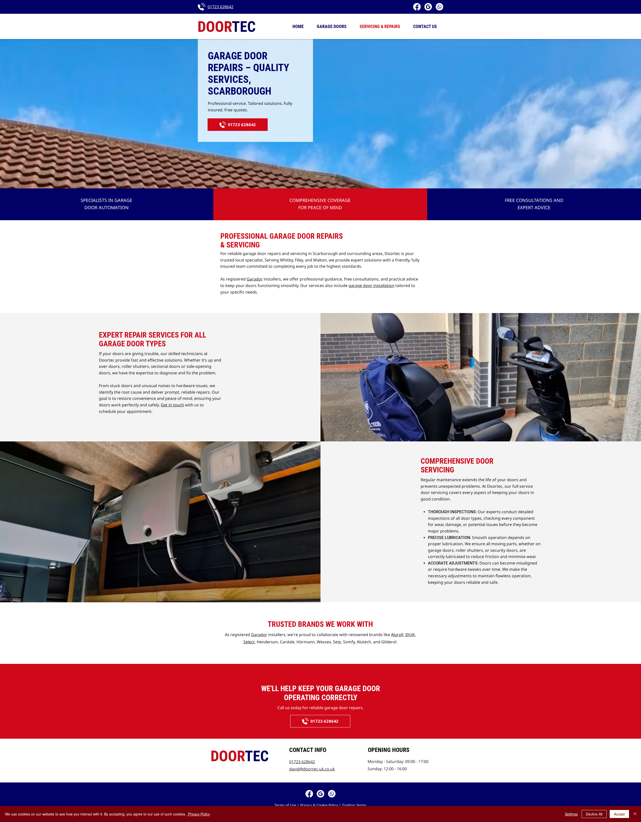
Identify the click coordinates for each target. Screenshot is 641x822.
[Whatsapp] (439, 7)
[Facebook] (417, 7)
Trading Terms (354, 805)
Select (249, 642)
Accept (619, 813)
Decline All (594, 813)
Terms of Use (285, 805)
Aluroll (397, 634)
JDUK (410, 634)
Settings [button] (571, 813)
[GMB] (428, 7)
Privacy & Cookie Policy (319, 805)
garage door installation (371, 285)
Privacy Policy (198, 813)
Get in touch (172, 405)
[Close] (635, 814)
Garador (255, 279)
